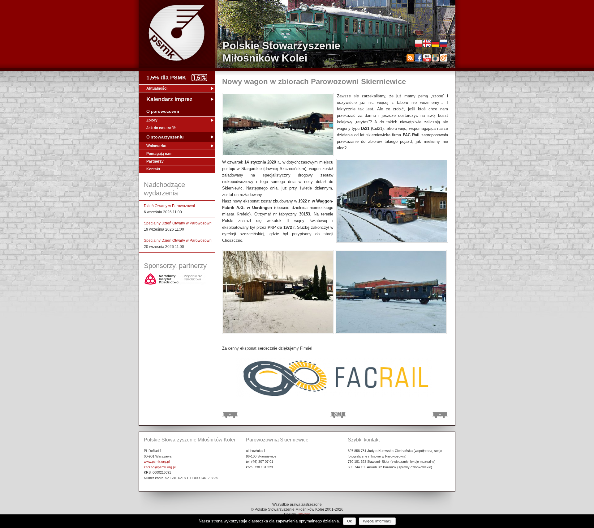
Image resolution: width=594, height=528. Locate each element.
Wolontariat (156, 146)
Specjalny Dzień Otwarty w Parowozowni (178, 223)
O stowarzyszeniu (165, 136)
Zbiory (151, 120)
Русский (443, 43)
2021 (338, 414)
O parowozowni (162, 111)
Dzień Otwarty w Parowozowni (169, 206)
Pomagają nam (159, 153)
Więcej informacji (377, 521)
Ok (349, 521)
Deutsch (435, 43)
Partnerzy (155, 161)
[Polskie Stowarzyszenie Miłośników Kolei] (177, 33)
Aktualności (156, 88)
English (427, 43)
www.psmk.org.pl (157, 461)
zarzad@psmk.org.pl (159, 467)
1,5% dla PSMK (166, 78)
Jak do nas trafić (161, 128)
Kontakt (153, 169)
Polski (418, 43)
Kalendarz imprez (169, 99)
